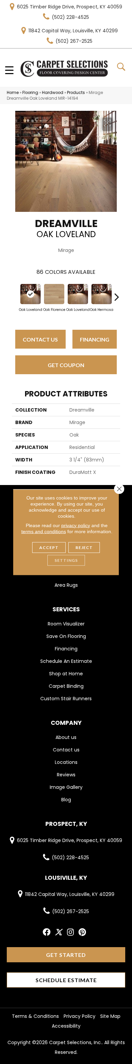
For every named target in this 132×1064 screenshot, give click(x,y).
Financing (94, 339)
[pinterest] (82, 932)
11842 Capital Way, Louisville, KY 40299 (73, 30)
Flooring (30, 92)
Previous (15, 293)
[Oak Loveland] (30, 294)
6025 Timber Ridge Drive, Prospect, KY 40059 (69, 6)
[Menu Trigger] (9, 70)
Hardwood (52, 92)
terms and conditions (43, 531)
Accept (49, 547)
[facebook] (46, 932)
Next (117, 293)
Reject (84, 547)
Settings (66, 559)
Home (13, 92)
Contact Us (40, 339)
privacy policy (75, 525)
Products (76, 92)
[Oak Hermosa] (101, 294)
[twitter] (58, 932)
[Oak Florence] (54, 294)
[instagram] (70, 932)
